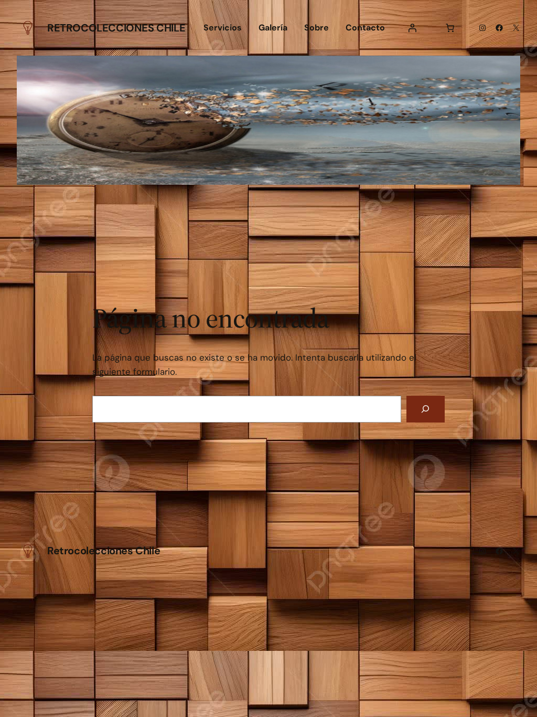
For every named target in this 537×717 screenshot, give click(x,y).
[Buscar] (425, 409)
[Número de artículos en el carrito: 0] (449, 27)
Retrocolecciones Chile (116, 28)
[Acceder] (412, 27)
